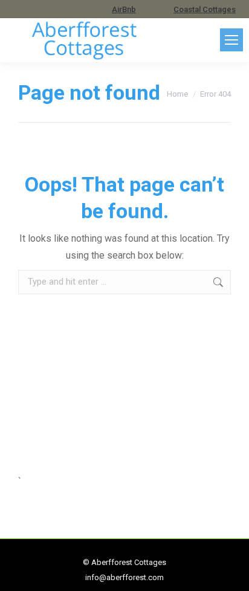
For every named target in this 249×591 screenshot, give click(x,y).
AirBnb (124, 9)
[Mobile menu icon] (231, 39)
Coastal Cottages (204, 9)
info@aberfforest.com (124, 577)
